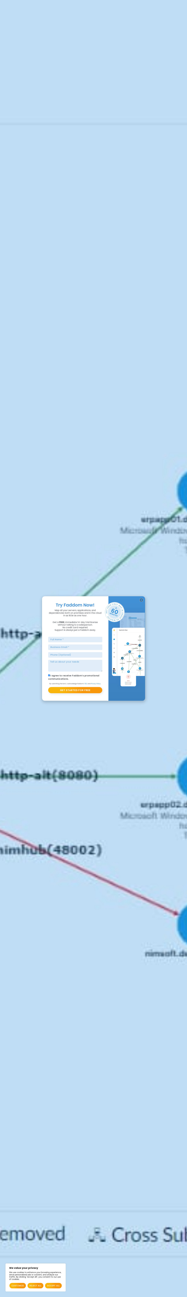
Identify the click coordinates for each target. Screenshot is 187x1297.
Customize (17, 1285)
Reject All (35, 1285)
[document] (93, 648)
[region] (35, 1277)
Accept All (53, 1285)
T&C (86, 684)
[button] (141, 600)
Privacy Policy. (96, 684)
